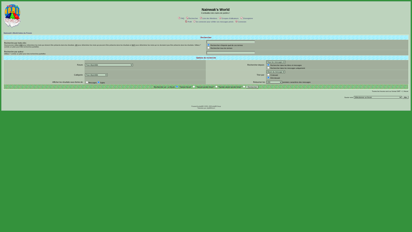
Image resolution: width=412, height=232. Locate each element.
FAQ (182, 18)
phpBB (201, 106)
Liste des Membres (209, 18)
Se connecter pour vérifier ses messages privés (215, 22)
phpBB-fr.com (211, 108)
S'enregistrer (248, 18)
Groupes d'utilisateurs (230, 18)
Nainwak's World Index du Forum (18, 33)
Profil (190, 22)
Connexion (242, 22)
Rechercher (193, 18)
